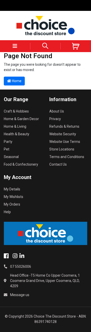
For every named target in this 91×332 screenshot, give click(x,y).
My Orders (12, 204)
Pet (6, 149)
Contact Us (58, 164)
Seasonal (11, 157)
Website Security (62, 134)
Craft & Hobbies (16, 111)
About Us (56, 111)
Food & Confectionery (21, 164)
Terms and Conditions (66, 157)
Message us (19, 295)
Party (8, 142)
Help (7, 212)
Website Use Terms (64, 142)
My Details (12, 189)
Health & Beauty (16, 134)
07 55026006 (20, 266)
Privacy (55, 119)
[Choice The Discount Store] (45, 25)
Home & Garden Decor (21, 119)
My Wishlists (13, 197)
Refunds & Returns (64, 126)
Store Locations (61, 149)
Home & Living (15, 126)
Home (16, 81)
